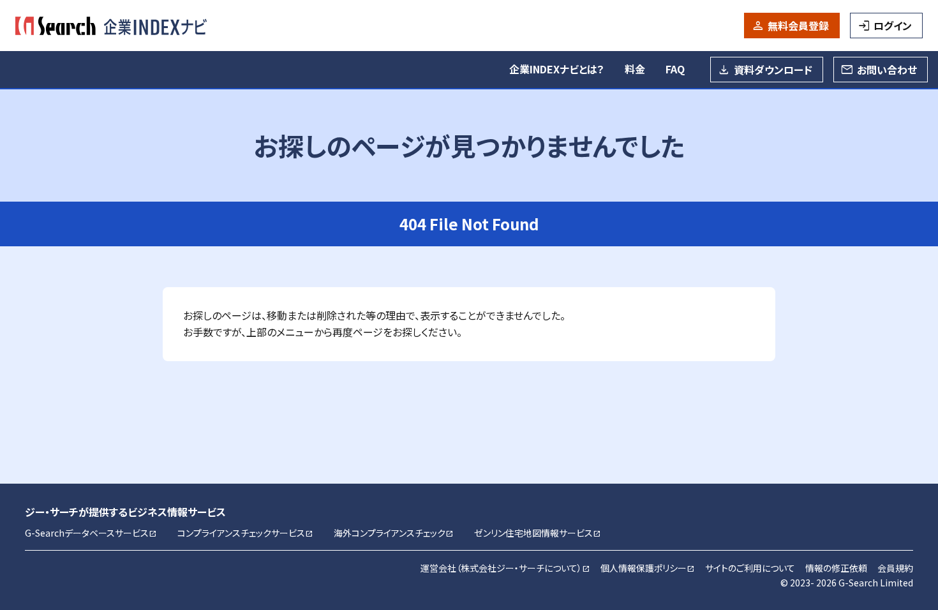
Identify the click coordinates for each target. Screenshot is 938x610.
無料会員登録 (798, 25)
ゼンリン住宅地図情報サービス (537, 532)
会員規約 (895, 568)
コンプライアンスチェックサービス (245, 532)
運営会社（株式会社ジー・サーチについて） (505, 568)
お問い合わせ (887, 69)
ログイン (893, 25)
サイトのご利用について (750, 568)
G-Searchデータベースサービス (91, 532)
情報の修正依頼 (836, 568)
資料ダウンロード (773, 69)
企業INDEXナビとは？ (556, 69)
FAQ (675, 69)
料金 (635, 69)
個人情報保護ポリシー (647, 568)
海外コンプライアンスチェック (394, 532)
